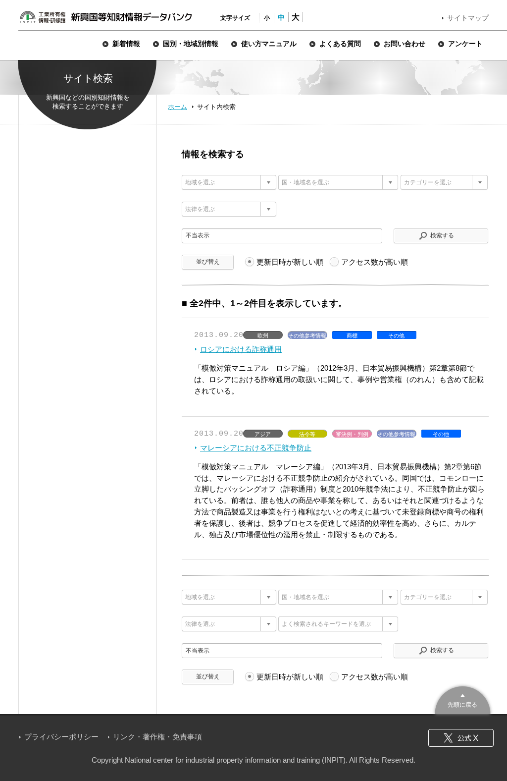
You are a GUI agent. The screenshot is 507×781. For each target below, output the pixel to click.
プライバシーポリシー (61, 736)
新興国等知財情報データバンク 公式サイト (105, 16)
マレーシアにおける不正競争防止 (255, 448)
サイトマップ (468, 18)
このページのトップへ (463, 699)
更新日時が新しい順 (289, 262)
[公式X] (461, 738)
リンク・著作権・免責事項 (157, 736)
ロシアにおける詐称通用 (241, 349)
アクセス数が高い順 (374, 262)
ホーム (177, 107)
